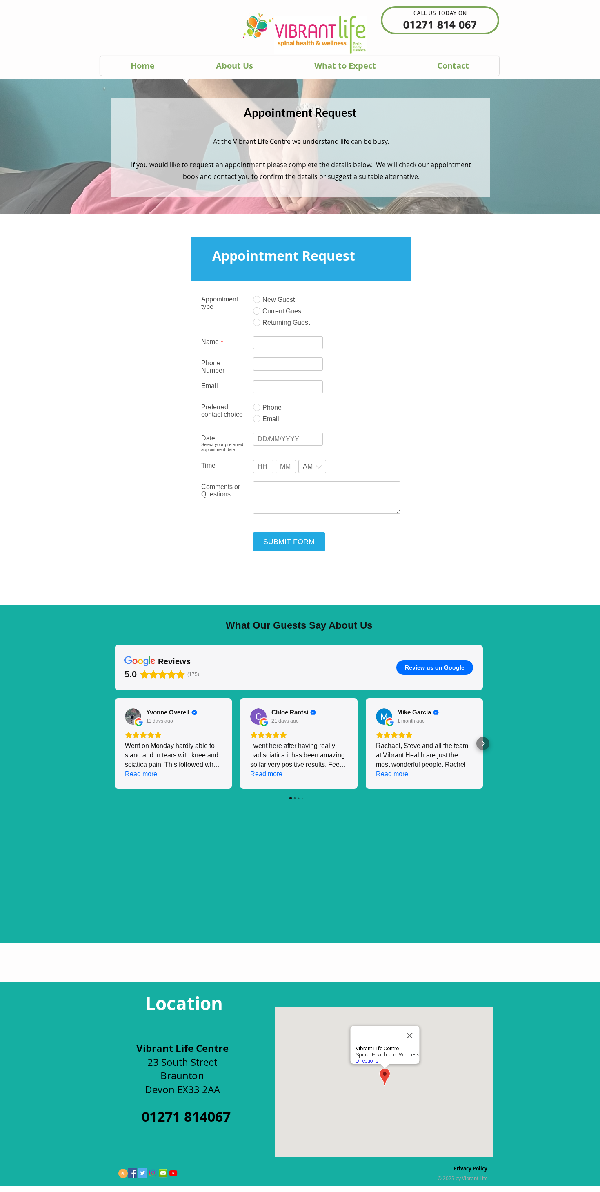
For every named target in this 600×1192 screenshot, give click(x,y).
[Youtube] (173, 1173)
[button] (114, 743)
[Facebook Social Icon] (132, 1173)
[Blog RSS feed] (123, 1174)
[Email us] (163, 1173)
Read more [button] (141, 773)
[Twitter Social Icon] (142, 1173)
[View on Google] (133, 716)
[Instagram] (153, 1173)
